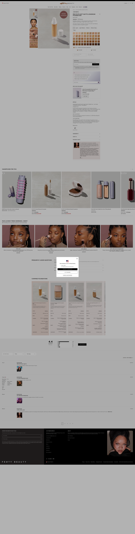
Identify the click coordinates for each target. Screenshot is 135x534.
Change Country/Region (67, 275)
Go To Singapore (67, 272)
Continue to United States (67, 269)
